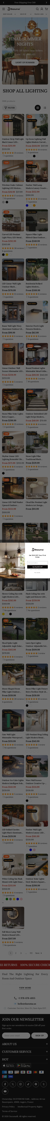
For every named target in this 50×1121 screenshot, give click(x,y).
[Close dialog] (48, 544)
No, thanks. (37, 572)
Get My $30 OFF (37, 567)
